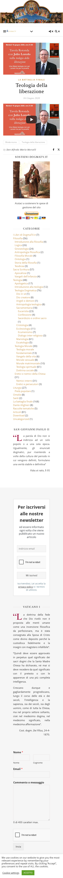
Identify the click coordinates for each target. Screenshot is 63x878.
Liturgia (17, 387)
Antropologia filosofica (27, 252)
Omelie (17, 394)
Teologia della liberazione (33, 142)
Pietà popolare (23, 391)
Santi (16, 398)
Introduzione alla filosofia (29, 241)
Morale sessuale (25, 359)
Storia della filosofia (26, 262)
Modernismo (11, 142)
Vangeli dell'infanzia (26, 276)
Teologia (17, 280)
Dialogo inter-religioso (30, 335)
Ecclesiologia (23, 328)
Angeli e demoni (25, 300)
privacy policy (25, 586)
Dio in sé (21, 293)
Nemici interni (24, 380)
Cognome (37, 762)
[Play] (31, 119)
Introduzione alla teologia (29, 286)
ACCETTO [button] (28, 872)
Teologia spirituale (26, 366)
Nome (18, 752)
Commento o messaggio (28, 782)
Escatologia (22, 342)
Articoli (17, 412)
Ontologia (20, 259)
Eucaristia (23, 311)
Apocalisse (20, 273)
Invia (18, 846)
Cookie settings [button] (10, 872)
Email (18, 769)
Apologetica (21, 283)
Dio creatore (23, 297)
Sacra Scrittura (21, 269)
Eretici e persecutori (27, 384)
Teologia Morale (23, 346)
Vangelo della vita (26, 356)
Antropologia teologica (29, 304)
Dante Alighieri (21, 405)
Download (19, 415)
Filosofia (17, 238)
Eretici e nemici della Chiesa (30, 373)
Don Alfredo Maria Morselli (21, 149)
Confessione (25, 314)
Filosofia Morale (24, 255)
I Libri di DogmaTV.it (24, 234)
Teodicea (19, 266)
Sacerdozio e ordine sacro (32, 318)
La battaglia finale (31, 79)
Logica (18, 245)
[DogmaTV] (11, 31)
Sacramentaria (24, 307)
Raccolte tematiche (23, 408)
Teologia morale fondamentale (25, 351)
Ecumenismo (25, 332)
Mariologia (22, 339)
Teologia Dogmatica (25, 290)
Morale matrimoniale (28, 363)
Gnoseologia (22, 248)
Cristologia (22, 325)
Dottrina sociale (25, 370)
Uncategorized (21, 419)
